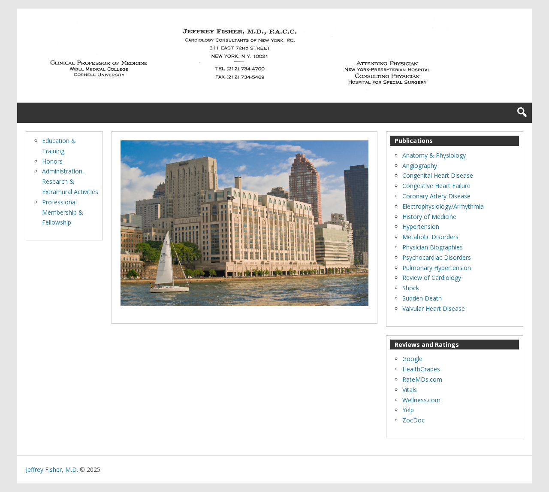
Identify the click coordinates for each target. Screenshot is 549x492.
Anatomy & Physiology (434, 155)
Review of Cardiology (431, 277)
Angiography (419, 165)
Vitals (409, 390)
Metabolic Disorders (430, 237)
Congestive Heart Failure (436, 186)
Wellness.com (421, 400)
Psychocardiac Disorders (436, 257)
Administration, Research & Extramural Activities (70, 181)
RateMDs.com (422, 379)
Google (412, 359)
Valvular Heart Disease (433, 308)
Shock (410, 288)
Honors (52, 161)
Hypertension (420, 226)
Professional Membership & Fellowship (62, 212)
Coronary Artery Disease (436, 196)
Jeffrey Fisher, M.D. (52, 469)
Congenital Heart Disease (437, 175)
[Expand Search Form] (522, 113)
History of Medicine (429, 217)
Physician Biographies (432, 247)
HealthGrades (421, 369)
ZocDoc (413, 420)
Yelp (408, 410)
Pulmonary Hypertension (436, 268)
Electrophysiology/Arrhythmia (443, 206)
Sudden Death (422, 298)
